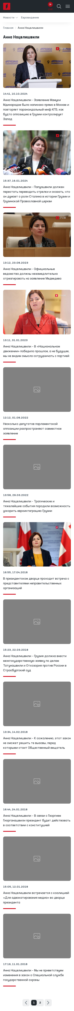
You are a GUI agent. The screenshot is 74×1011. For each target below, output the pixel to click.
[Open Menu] (68, 6)
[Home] (6, 6)
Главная (8, 28)
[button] (10, 17)
